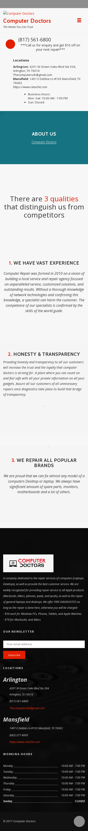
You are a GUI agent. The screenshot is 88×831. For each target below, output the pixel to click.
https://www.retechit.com (30, 87)
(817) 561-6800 (34, 39)
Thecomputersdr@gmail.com (32, 75)
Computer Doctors (27, 20)
